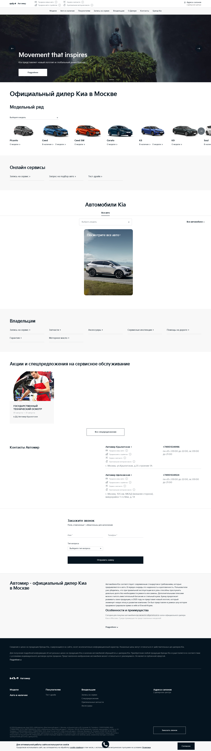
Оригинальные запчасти (93, 702)
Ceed (45, 140)
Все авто (105, 213)
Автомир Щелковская (118, 475)
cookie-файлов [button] (76, 747)
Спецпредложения (90, 698)
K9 (173, 140)
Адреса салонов (162, 689)
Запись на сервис (102, 11)
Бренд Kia (157, 11)
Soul (206, 140)
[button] (12, 48)
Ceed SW (79, 140)
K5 (140, 140)
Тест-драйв (51, 695)
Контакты (144, 11)
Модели (53, 11)
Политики (146, 747)
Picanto (14, 140)
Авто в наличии (67, 11)
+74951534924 (171, 475)
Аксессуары (87, 706)
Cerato (110, 140)
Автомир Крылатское (118, 447)
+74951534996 (171, 447)
